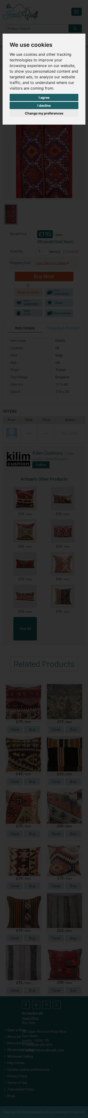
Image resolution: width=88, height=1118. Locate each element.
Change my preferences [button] (44, 113)
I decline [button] (44, 105)
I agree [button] (44, 97)
